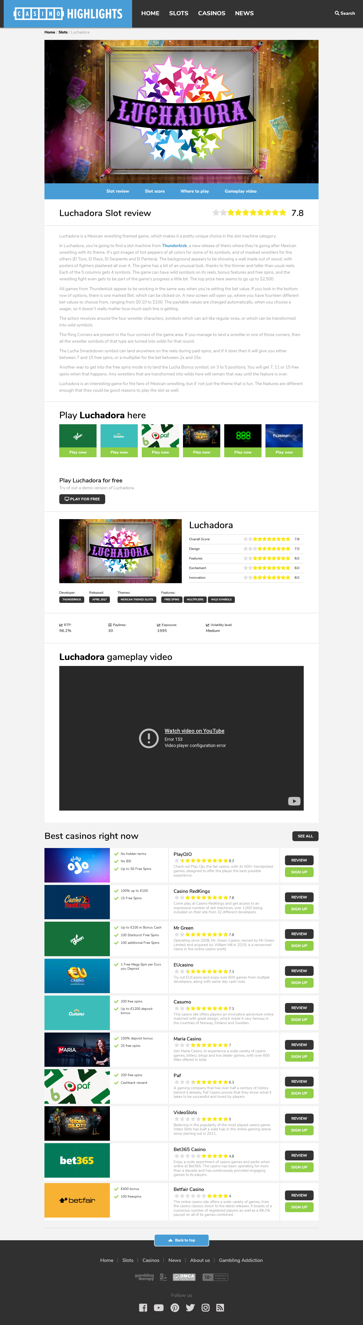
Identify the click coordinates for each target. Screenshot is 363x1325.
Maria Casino (187, 1039)
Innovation (197, 577)
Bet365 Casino (190, 1149)
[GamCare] (163, 1277)
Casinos (211, 13)
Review (299, 860)
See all (305, 836)
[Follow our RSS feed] (220, 1307)
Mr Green (183, 928)
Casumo (182, 1002)
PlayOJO (183, 854)
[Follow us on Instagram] (205, 1307)
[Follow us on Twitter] (190, 1307)
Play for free (84, 499)
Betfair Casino (189, 1189)
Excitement (197, 568)
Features (195, 558)
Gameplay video (241, 191)
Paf (177, 1075)
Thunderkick (174, 246)
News (244, 13)
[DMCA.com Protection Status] (184, 1277)
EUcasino (183, 965)
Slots (178, 13)
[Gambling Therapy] (144, 1277)
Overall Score (199, 539)
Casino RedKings (192, 891)
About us (200, 1260)
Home (150, 13)
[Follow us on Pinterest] (175, 1307)
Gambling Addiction (241, 1260)
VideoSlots (185, 1112)
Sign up (299, 872)
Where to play (195, 191)
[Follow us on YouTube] (159, 1307)
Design (194, 548)
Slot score (155, 191)
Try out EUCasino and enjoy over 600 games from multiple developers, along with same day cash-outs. (222, 979)
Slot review (117, 191)
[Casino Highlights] (68, 14)
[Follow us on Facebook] (143, 1307)
